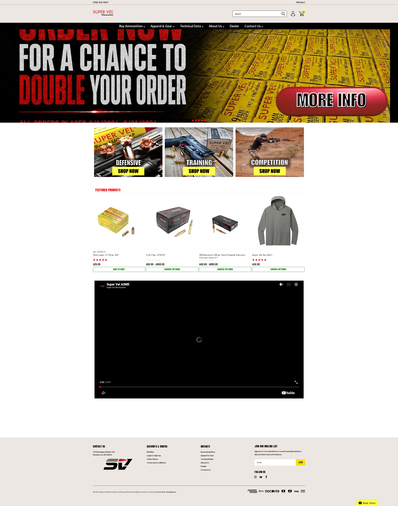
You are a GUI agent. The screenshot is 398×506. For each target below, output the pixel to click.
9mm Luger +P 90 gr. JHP (106, 255)
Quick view (119, 221)
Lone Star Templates (166, 492)
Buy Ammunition (131, 26)
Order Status (152, 459)
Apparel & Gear (161, 26)
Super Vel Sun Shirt (262, 255)
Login (149, 455)
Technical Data (190, 26)
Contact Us (253, 26)
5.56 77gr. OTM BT (155, 255)
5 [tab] (205, 121)
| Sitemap (122, 492)
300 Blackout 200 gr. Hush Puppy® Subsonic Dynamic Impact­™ (222, 256)
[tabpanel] (199, 76)
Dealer (234, 26)
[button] (118, 464)
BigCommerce (141, 492)
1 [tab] (193, 121)
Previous (3, 80)
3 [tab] (199, 121)
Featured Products (107, 190)
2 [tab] (196, 121)
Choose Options (172, 269)
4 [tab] (202, 121)
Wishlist (300, 2)
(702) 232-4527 (100, 2)
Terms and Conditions (156, 462)
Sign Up (157, 455)
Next (395, 80)
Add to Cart (119, 269)
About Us (215, 26)
